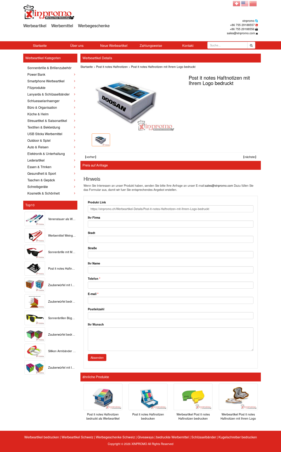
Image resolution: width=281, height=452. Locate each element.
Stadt (91, 233)
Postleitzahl (96, 309)
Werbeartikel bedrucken (41, 437)
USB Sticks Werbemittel (44, 133)
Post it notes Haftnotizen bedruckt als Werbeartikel (103, 416)
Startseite (40, 45)
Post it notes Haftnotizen (112, 67)
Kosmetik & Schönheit (43, 193)
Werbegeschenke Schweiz (115, 437)
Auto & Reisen (38, 147)
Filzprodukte (36, 87)
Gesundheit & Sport (41, 173)
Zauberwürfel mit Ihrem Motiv (67, 367)
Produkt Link (97, 202)
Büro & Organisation (42, 107)
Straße (92, 248)
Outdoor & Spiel (39, 140)
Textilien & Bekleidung (43, 127)
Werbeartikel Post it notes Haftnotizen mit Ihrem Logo (238, 416)
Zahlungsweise (151, 45)
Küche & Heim (38, 114)
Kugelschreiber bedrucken (237, 437)
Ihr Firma (94, 217)
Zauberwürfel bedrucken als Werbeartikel (75, 334)
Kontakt (187, 45)
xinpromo (248, 21)
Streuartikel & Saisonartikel (47, 120)
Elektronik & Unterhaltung (46, 153)
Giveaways (145, 437)
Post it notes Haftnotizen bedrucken (148, 416)
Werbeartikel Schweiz (77, 437)
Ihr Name (94, 263)
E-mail (93, 294)
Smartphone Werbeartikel (46, 81)
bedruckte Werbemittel (172, 437)
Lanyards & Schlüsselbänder (48, 94)
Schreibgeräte (37, 186)
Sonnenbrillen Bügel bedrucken (68, 318)
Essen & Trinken (39, 166)
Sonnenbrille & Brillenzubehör (49, 67)
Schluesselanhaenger (43, 100)
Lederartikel (36, 160)
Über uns (77, 45)
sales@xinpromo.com (241, 33)
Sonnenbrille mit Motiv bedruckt (68, 252)
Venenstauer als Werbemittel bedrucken (74, 219)
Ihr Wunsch (96, 324)
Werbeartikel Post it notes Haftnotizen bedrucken (193, 416)
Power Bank (36, 74)
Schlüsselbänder (203, 437)
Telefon (94, 278)
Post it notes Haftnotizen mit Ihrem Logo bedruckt (163, 67)
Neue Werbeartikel (114, 45)
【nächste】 (250, 157)
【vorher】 (91, 157)
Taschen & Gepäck (41, 180)
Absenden (97, 357)
